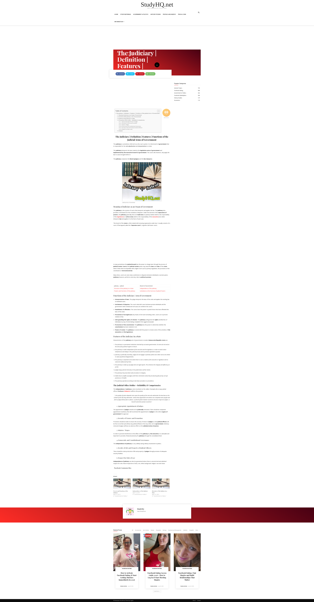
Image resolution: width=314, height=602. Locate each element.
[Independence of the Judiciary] (141, 484)
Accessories (138, 530)
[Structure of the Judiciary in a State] (161, 484)
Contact (199, 600)
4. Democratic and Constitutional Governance (131, 126)
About (194, 600)
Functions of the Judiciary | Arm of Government (130, 116)
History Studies (155, 14)
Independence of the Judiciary (148, 288)
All (132, 530)
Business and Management (174, 530)
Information (118, 21)
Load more (156, 591)
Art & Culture (146, 530)
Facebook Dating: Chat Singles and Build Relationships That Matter (187, 576)
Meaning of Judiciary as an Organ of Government (130, 115)
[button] (199, 12)
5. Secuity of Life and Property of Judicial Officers (131, 127)
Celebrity (185, 530)
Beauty (152, 530)
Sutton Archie (123, 586)
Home (116, 14)
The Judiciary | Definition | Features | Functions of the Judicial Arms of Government (138, 113)
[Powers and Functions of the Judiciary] (122, 484)
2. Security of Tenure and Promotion (129, 123)
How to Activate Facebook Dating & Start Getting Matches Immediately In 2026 (127, 576)
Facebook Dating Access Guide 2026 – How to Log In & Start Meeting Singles (157, 576)
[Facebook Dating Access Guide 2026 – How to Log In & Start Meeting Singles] (157, 552)
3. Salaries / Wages (125, 124)
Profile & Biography (169, 14)
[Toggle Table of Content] (158, 111)
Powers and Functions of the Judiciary (124, 291)
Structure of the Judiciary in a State (123, 288)
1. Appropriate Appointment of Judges (129, 121)
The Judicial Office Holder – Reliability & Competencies (132, 120)
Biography (158, 530)
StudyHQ (130, 55)
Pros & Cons (182, 14)
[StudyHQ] (130, 511)
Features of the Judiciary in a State (127, 118)
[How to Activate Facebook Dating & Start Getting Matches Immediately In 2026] (126, 552)
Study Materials (125, 14)
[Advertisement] (157, 37)
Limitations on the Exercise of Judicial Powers (152, 291)
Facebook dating (127, 568)
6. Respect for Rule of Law (126, 129)
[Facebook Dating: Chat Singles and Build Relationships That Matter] (187, 552)
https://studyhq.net (141, 511)
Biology (164, 530)
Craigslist (191, 530)
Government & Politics (140, 14)
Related (121, 131)
